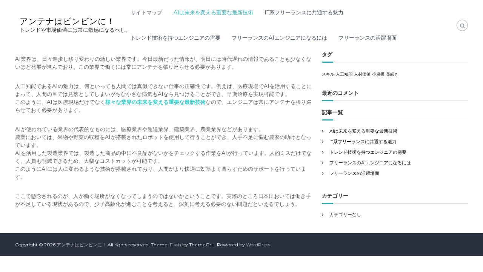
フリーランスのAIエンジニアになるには (279, 37)
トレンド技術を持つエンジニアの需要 (175, 37)
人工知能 (344, 74)
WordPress (258, 244)
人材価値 (362, 74)
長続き (392, 74)
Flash (175, 244)
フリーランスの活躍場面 (367, 37)
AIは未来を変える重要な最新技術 (213, 12)
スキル (328, 74)
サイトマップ (146, 12)
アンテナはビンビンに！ (67, 21)
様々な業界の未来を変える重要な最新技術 (155, 102)
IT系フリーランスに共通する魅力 (304, 12)
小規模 (378, 74)
